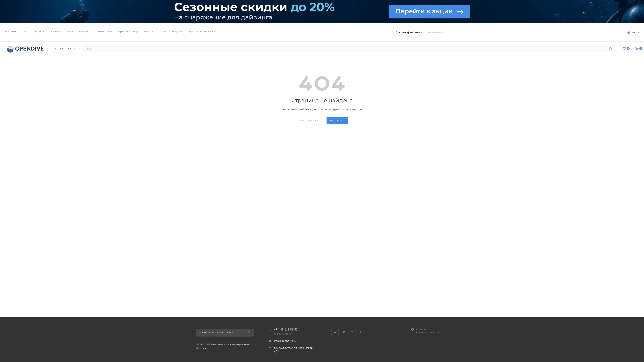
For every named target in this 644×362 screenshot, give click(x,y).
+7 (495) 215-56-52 (410, 32)
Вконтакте (335, 332)
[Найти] (610, 48)
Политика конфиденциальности (429, 331)
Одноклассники (360, 332)
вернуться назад (310, 120)
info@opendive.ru (285, 340)
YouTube (352, 332)
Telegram (343, 332)
